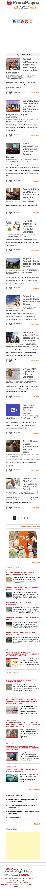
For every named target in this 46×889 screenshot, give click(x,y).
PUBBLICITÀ (25, 875)
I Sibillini (16, 419)
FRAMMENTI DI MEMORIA (15, 568)
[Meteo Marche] (11, 829)
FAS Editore (4, 879)
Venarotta (22, 121)
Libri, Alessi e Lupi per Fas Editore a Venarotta (29, 372)
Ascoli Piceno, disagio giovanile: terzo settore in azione (31, 446)
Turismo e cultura (13, 78)
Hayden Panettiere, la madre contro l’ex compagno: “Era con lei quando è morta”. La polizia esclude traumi (23, 724)
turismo (30, 77)
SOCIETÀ (9, 744)
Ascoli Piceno (17, 161)
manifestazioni (18, 272)
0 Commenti (17, 92)
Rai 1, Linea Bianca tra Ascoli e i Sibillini (28, 409)
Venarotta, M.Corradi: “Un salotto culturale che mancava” (31, 336)
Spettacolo (21, 77)
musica (14, 77)
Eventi (8, 77)
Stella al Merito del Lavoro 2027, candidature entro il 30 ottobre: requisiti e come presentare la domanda (22, 654)
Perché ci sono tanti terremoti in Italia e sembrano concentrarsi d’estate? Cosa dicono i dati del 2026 (22, 701)
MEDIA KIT (9, 869)
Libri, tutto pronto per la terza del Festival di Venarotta (29, 226)
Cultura (18, 236)
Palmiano (28, 272)
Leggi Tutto (34, 93)
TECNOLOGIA (11, 767)
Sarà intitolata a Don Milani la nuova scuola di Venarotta (31, 193)
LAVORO (9, 650)
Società (15, 121)
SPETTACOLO (11, 720)
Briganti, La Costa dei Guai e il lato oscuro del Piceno (31, 262)
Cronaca (11, 236)
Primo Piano (24, 346)
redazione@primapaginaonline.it (16, 882)
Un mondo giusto (14, 817)
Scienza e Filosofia (15, 795)
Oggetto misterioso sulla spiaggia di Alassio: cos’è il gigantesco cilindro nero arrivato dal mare (22, 748)
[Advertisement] (23, 36)
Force (34, 271)
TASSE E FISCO (12, 673)
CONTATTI (4, 884)
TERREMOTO (11, 697)
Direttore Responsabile (17, 884)
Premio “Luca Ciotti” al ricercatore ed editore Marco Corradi (30, 484)
